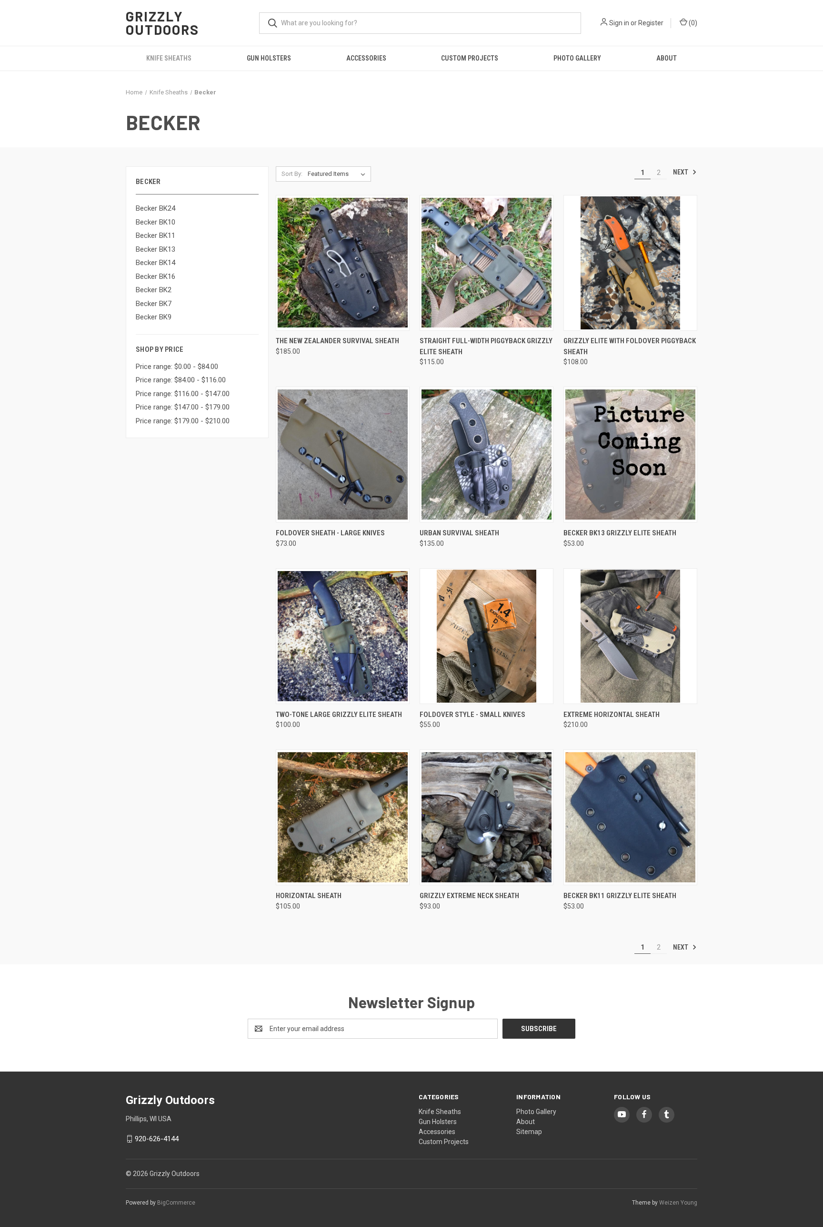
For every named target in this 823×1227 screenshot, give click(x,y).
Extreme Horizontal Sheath (611, 714)
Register (650, 23)
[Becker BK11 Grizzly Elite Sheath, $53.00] (630, 817)
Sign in (619, 23)
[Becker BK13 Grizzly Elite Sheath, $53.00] (630, 455)
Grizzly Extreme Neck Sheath (469, 895)
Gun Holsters (269, 58)
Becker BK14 (155, 262)
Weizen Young (678, 1202)
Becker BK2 (153, 290)
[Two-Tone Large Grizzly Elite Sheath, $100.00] (343, 636)
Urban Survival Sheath (459, 533)
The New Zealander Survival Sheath (337, 341)
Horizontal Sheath (308, 895)
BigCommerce (176, 1202)
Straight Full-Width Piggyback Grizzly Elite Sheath (486, 346)
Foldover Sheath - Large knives (330, 533)
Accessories (366, 58)
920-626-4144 (157, 1139)
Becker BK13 (155, 249)
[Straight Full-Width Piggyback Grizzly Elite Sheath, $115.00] (487, 263)
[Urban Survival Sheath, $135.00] (487, 455)
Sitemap (529, 1131)
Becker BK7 (153, 303)
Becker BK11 (155, 235)
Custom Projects (469, 58)
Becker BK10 (155, 222)
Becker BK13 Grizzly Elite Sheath (619, 533)
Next (681, 172)
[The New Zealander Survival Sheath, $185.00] (343, 263)
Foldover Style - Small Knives (472, 714)
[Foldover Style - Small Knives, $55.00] (487, 636)
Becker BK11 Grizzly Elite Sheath (619, 895)
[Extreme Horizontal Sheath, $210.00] (630, 636)
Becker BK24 (155, 208)
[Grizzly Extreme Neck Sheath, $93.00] (487, 817)
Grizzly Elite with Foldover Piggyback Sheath (629, 346)
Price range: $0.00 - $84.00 (177, 366)
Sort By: (291, 173)
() (692, 23)
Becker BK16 (155, 276)
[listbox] (338, 174)
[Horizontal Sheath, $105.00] (343, 817)
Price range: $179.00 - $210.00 (183, 421)
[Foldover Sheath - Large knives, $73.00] (343, 455)
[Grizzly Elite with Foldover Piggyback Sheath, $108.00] (630, 263)
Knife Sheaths (168, 58)
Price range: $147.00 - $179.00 (183, 407)
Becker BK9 (153, 317)
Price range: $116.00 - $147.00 (183, 393)
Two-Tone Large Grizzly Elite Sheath (339, 714)
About (666, 58)
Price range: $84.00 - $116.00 (181, 380)
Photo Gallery (577, 58)
